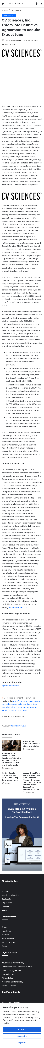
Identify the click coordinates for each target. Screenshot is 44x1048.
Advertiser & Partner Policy (13, 963)
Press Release (15, 10)
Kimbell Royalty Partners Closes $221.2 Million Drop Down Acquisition (10, 776)
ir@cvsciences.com (10, 685)
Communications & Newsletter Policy (17, 967)
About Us (5, 891)
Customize (22, 1036)
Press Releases (8, 938)
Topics (4, 946)
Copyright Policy (8, 974)
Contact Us (6, 899)
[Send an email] (20, 40)
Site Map (5, 910)
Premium (5, 935)
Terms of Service (9, 986)
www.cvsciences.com (18, 607)
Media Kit (5, 907)
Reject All (22, 1042)
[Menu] (3, 4)
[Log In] (36, 4)
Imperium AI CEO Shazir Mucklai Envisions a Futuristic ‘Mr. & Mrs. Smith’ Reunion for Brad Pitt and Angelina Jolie (11, 759)
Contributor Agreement (11, 970)
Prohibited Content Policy (12, 982)
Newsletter (6, 931)
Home (6, 10)
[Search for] (41, 4)
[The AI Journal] (16, 4)
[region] (22, 1025)
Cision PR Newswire (12, 40)
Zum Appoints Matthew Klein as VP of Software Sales (32, 743)
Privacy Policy (7, 978)
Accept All (22, 1029)
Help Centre (7, 903)
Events (4, 927)
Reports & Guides (9, 942)
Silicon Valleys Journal (11, 1002)
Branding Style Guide (10, 895)
